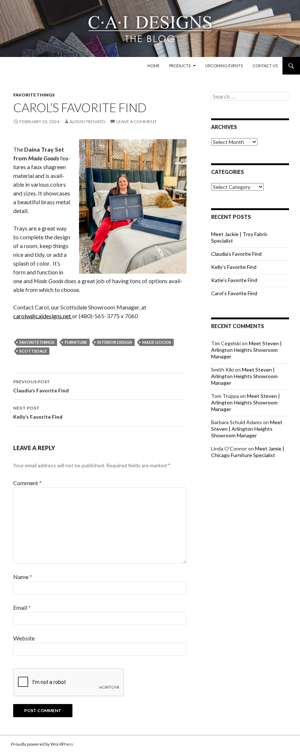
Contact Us (265, 65)
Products (180, 65)
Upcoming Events (224, 65)
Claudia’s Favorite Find (41, 386)
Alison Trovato (87, 121)
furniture (76, 342)
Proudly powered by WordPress (42, 744)
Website (24, 638)
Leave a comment (136, 121)
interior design (114, 342)
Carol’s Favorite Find (234, 293)
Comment (27, 482)
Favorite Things (34, 95)
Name (22, 576)
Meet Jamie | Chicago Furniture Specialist (247, 451)
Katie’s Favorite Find (234, 280)
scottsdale (33, 351)
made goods (156, 342)
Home (153, 65)
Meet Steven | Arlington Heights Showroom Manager (246, 350)
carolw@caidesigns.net (42, 315)
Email (22, 607)
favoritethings (37, 342)
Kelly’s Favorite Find (38, 412)
